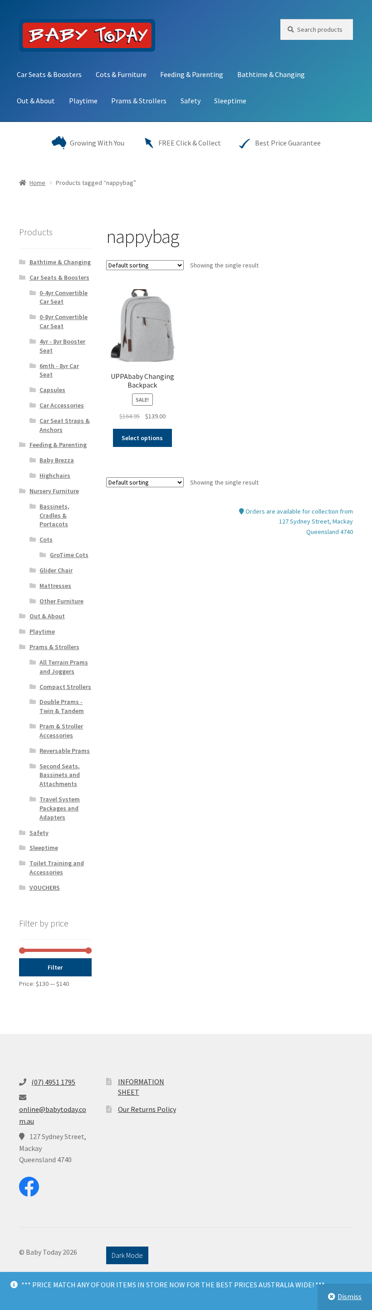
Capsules (52, 390)
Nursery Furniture (54, 491)
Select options (142, 438)
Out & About (36, 100)
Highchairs (54, 475)
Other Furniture (61, 601)
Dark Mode (127, 1255)
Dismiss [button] (350, 1296)
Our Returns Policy (147, 1109)
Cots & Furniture (121, 74)
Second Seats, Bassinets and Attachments (59, 775)
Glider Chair (56, 570)
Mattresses (55, 586)
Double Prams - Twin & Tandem (61, 706)
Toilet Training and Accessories (56, 867)
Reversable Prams (64, 751)
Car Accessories (61, 405)
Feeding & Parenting (191, 74)
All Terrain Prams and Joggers (63, 666)
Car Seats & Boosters (49, 74)
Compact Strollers (65, 687)
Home (37, 183)
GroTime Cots (69, 555)
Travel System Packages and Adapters (59, 808)
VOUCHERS (44, 887)
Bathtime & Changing (271, 74)
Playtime (83, 100)
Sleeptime (230, 100)
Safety (191, 100)
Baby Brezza (56, 460)
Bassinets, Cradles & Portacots (54, 515)
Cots (46, 539)
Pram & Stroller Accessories (61, 730)
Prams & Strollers (138, 100)
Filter (55, 967)
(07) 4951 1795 (53, 1082)
